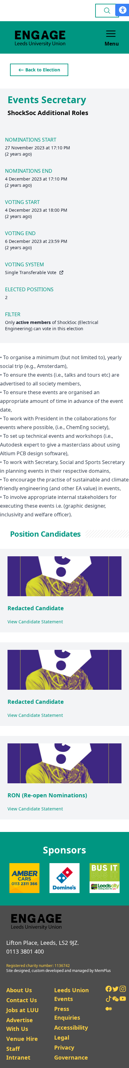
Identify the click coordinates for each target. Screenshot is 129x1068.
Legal (61, 1037)
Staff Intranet (18, 1053)
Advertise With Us (19, 1024)
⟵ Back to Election (39, 70)
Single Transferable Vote (30, 272)
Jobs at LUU (22, 1010)
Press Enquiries (67, 1013)
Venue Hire (22, 1038)
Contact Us (21, 1000)
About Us (19, 990)
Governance (71, 1057)
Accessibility (71, 1027)
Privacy (64, 1047)
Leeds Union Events (71, 994)
